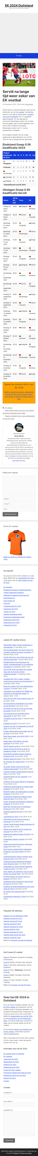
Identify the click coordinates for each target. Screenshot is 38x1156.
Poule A (6, 957)
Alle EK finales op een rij (12, 746)
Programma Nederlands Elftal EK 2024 (17, 1073)
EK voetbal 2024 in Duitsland (14, 1054)
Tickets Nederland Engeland (14, 593)
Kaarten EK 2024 (10, 1078)
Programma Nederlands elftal (14, 617)
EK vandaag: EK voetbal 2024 (14, 762)
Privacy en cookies (26, 1153)
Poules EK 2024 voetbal (12, 1070)
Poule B (6, 962)
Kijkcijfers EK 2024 (10, 723)
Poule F (6, 980)
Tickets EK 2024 (9, 612)
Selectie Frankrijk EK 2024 (13, 918)
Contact (6, 1081)
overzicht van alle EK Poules (21, 985)
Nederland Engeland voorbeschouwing (17, 590)
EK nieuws (8, 408)
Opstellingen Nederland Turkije (14, 897)
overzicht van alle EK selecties (21, 940)
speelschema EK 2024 (26, 578)
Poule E (6, 975)
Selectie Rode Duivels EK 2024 (14, 935)
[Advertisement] (19, 33)
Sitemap (16, 1153)
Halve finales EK (9, 601)
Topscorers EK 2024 (11, 609)
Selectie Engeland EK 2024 (13, 812)
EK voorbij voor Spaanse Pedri (14, 892)
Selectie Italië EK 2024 (11, 929)
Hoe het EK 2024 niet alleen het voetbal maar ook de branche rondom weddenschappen (18, 672)
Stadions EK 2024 (10, 1065)
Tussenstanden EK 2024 (12, 606)
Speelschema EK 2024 (12, 622)
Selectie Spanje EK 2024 (12, 759)
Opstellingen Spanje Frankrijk (14, 839)
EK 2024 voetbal (9, 1007)
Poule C (6, 965)
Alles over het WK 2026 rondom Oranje (17, 698)
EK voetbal (20, 112)
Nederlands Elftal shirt (11, 620)
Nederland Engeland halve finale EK (16, 595)
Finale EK (7, 603)
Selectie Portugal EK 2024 (13, 921)
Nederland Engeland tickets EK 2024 (17, 834)
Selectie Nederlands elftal (13, 614)
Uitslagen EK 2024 (10, 625)
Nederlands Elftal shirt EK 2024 (15, 1075)
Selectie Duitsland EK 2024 (13, 927)
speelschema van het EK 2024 (21, 1016)
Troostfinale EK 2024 (11, 817)
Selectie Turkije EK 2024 (12, 938)
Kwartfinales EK (9, 598)
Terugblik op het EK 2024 (12, 718)
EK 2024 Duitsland (19, 5)
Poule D (6, 970)
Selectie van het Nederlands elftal (16, 916)
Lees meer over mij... (19, 460)
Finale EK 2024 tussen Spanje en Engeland (19, 782)
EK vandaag (8, 587)
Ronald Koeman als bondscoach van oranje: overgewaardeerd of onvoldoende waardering (18, 664)
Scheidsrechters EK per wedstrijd (15, 777)
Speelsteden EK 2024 (11, 1062)
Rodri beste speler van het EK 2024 (16, 736)
